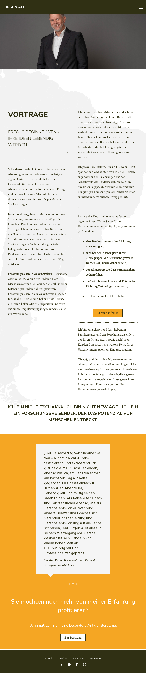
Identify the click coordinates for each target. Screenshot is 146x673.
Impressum (78, 658)
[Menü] (141, 7)
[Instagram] (84, 664)
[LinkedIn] (76, 664)
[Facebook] (69, 664)
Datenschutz (95, 658)
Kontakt (49, 658)
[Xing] (61, 664)
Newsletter (63, 658)
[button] (69, 584)
